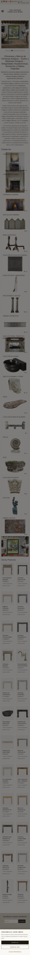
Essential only (15, 947)
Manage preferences (15, 951)
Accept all (15, 942)
